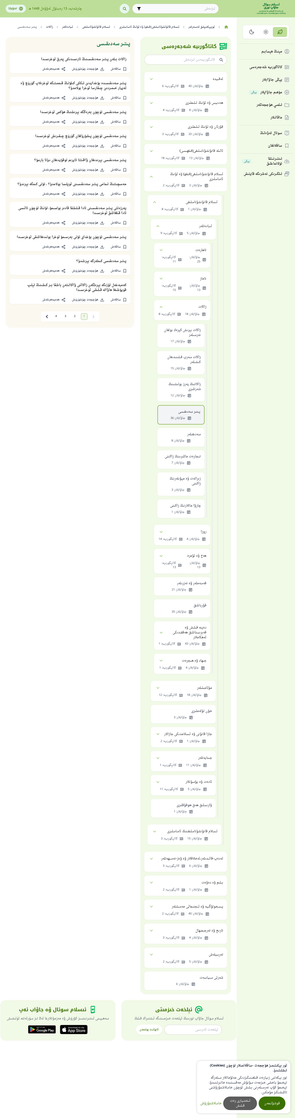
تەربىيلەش (216, 954)
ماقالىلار (276, 117)
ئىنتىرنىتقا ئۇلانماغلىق (263, 161)
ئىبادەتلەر (205, 226)
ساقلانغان (275, 146)
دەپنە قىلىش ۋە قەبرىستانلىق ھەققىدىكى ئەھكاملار (189, 632)
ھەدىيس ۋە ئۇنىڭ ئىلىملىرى (204, 102)
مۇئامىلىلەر (204, 688)
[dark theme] (252, 32)
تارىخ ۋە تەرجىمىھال (209, 930)
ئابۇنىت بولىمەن (149, 1029)
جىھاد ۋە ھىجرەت (194, 660)
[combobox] (178, 8)
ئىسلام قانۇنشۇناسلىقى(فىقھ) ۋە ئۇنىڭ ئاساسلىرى (196, 177)
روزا (203, 531)
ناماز (203, 278)
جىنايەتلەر (205, 758)
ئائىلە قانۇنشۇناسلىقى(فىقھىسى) (201, 150)
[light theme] (266, 32)
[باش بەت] (226, 27)
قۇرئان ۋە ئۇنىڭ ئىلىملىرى (205, 126)
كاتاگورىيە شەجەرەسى (265, 67)
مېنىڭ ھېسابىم (271, 51)
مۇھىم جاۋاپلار (266, 92)
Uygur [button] (12, 8)
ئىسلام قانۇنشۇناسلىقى (202, 202)
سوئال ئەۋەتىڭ (271, 133)
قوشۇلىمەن (272, 1103)
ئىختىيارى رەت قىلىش (240, 1103)
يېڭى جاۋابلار (272, 80)
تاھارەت (200, 250)
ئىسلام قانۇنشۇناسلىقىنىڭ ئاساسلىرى (192, 831)
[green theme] (280, 32)
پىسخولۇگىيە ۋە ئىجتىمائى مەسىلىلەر (197, 906)
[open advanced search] (139, 8)
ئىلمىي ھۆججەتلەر (269, 105)
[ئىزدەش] (124, 9)
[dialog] (243, 1087)
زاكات (202, 306)
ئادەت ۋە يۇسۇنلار (199, 782)
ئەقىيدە (218, 79)
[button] (118, 69)
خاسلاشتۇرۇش (211, 1103)
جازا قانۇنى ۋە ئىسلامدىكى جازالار (188, 734)
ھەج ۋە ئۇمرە (196, 555)
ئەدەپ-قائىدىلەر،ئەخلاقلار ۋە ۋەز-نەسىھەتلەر (192, 858)
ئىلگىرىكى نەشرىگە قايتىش (263, 174)
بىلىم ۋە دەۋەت (212, 882)
